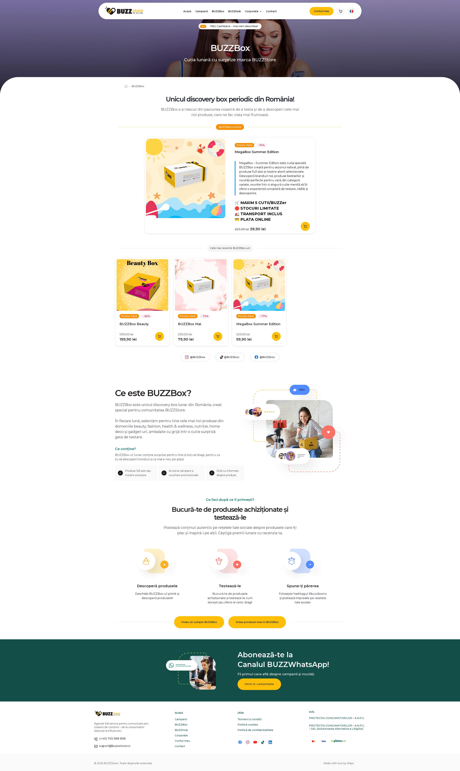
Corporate (251, 11)
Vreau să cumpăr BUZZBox (199, 622)
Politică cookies (248, 724)
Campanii (201, 11)
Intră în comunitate (259, 684)
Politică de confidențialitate (255, 730)
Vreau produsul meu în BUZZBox (257, 622)
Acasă (187, 11)
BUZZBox (218, 11)
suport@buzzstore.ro (114, 746)
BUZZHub (234, 11)
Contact (271, 11)
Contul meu (321, 11)
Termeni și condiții (250, 719)
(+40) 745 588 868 (112, 738)
